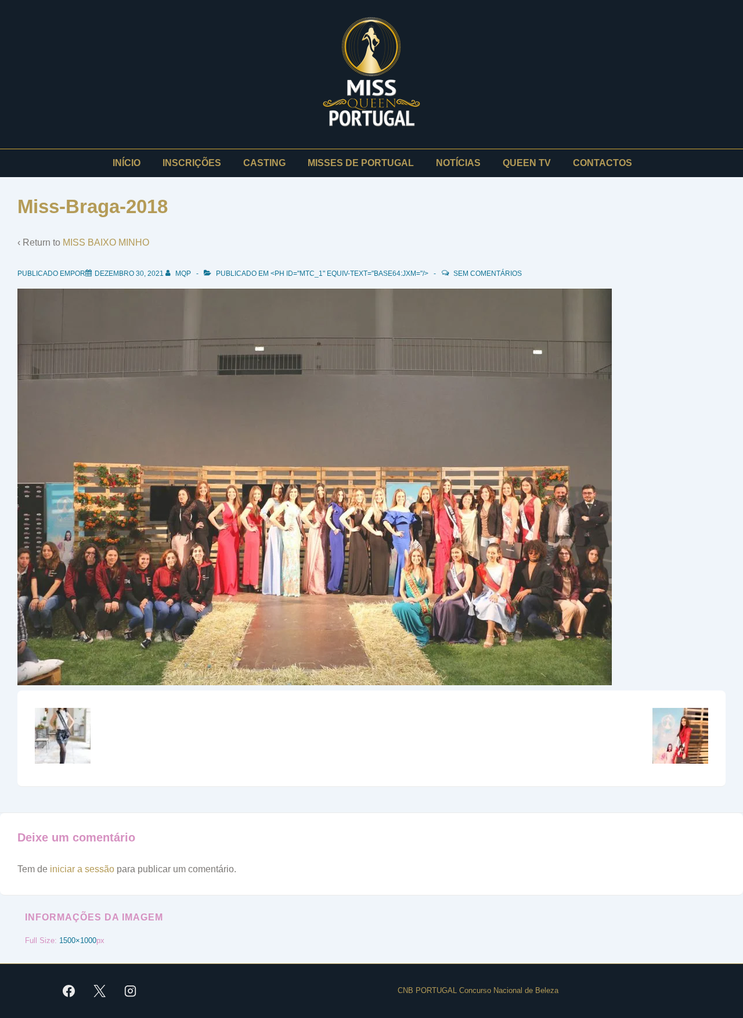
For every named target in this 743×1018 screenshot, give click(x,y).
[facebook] (69, 991)
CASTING (264, 163)
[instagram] (131, 991)
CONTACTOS (602, 163)
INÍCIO (126, 163)
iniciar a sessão (82, 869)
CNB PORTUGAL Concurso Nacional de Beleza (478, 990)
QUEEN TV (527, 163)
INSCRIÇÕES (192, 163)
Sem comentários (487, 273)
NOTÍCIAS (458, 163)
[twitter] (100, 991)
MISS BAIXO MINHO (106, 242)
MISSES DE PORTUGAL (361, 163)
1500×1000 (77, 940)
